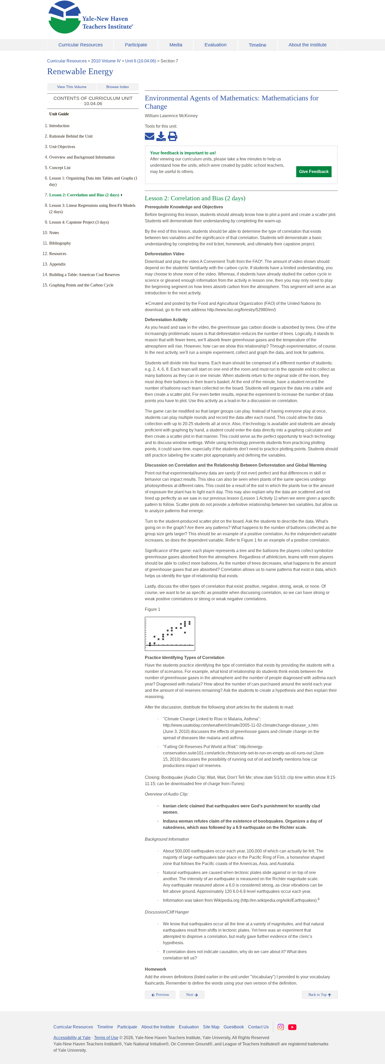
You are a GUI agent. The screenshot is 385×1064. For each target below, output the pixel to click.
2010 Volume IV (106, 61)
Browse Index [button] (117, 87)
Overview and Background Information (82, 157)
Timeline (257, 45)
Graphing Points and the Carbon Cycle (81, 285)
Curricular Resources (80, 44)
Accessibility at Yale (72, 1037)
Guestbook (234, 1027)
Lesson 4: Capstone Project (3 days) (79, 222)
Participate (136, 44)
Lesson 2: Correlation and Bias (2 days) (84, 195)
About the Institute (308, 44)
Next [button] (190, 995)
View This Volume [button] (71, 87)
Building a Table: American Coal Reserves (84, 274)
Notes (54, 232)
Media (175, 44)
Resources (57, 253)
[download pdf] (161, 136)
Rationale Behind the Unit (70, 136)
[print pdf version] (172, 136)
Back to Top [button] (318, 995)
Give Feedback (314, 171)
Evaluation (216, 44)
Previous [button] (162, 995)
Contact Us (258, 1027)
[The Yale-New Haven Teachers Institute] (142, 17)
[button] (355, 1055)
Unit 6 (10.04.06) (140, 61)
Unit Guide (59, 114)
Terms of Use (106, 1037)
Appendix (57, 264)
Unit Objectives (62, 146)
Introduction (59, 125)
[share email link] (149, 136)
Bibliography (60, 243)
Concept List (59, 167)
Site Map (211, 1027)
